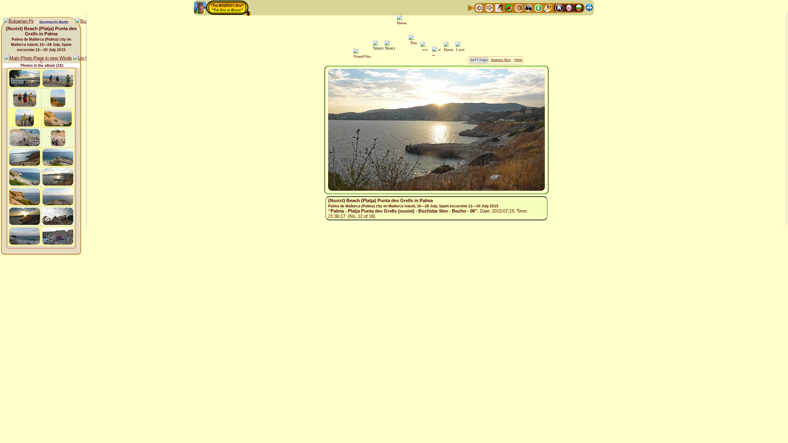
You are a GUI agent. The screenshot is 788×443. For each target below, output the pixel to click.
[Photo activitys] (528, 7)
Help (518, 60)
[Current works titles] (518, 7)
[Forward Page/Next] (489, 7)
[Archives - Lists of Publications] (499, 7)
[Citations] (509, 7)
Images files (501, 60)
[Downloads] (538, 7)
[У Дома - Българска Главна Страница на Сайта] (578, 7)
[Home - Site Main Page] (559, 7)
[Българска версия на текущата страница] (18, 21)
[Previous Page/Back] (479, 7)
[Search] (548, 7)
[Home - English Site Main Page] (569, 7)
